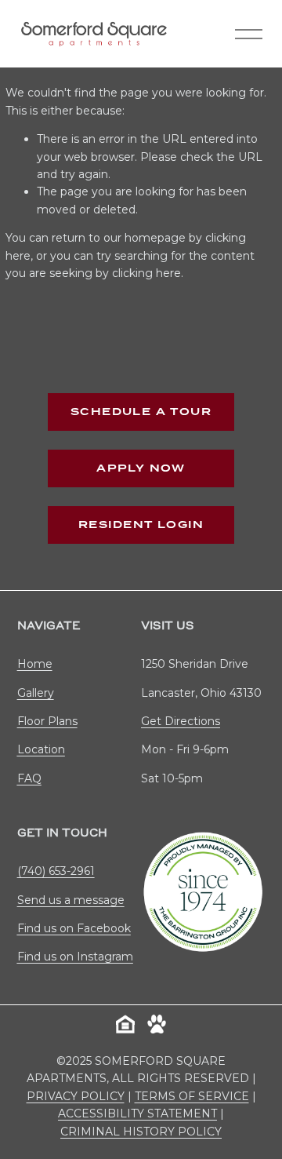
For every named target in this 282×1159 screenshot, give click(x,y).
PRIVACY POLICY (76, 1096)
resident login (141, 524)
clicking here (146, 273)
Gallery (35, 693)
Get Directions (180, 721)
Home (34, 664)
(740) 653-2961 (56, 871)
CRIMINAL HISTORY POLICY (141, 1131)
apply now (141, 468)
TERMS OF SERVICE (192, 1096)
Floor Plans (47, 721)
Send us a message (71, 900)
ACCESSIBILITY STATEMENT (137, 1113)
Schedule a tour (141, 411)
